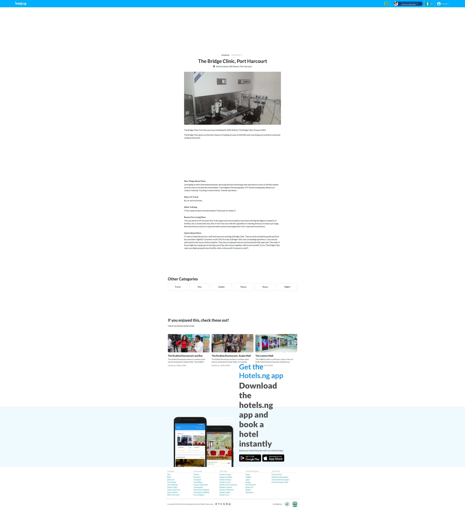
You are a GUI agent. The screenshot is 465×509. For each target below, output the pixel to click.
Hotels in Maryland (226, 490)
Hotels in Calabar (225, 477)
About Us (170, 480)
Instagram (197, 480)
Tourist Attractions (200, 485)
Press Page (171, 482)
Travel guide (198, 487)
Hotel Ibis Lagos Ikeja (280, 482)
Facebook (197, 477)
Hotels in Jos (224, 495)
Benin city (249, 487)
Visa (168, 474)
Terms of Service (173, 490)
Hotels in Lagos (225, 474)
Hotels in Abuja (225, 480)
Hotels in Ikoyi (224, 482)
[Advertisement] (74, 29)
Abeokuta (249, 492)
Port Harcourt (251, 485)
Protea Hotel (276, 474)
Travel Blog (197, 482)
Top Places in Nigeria (201, 492)
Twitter (196, 474)
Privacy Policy (172, 487)
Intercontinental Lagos (280, 480)
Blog (169, 477)
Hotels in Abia (224, 492)
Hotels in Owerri (225, 487)
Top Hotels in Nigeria (201, 490)
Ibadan (248, 490)
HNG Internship (173, 495)
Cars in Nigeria (198, 495)
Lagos (248, 480)
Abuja (248, 474)
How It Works (172, 492)
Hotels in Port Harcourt (228, 485)
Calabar (248, 477)
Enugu (248, 482)
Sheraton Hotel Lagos (280, 477)
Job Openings (172, 485)
